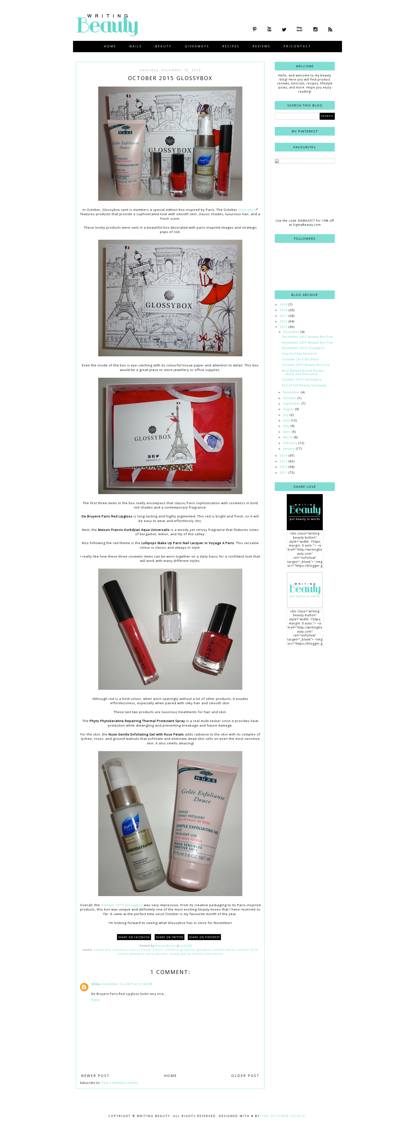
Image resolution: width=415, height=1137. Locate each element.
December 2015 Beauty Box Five (307, 337)
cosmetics (119, 949)
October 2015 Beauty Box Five (306, 365)
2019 (284, 304)
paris (149, 953)
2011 (284, 473)
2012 (284, 467)
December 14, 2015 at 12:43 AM (127, 984)
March (288, 437)
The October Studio (283, 1116)
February (290, 443)
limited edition (224, 949)
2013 (284, 461)
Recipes (230, 46)
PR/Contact (297, 46)
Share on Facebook (134, 937)
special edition (192, 953)
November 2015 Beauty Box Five (307, 342)
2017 (284, 316)
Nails (135, 46)
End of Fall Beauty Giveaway (304, 385)
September (292, 404)
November (292, 392)
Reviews (261, 46)
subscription (214, 953)
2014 (284, 455)
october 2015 (247, 949)
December (291, 332)
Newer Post (95, 1075)
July (286, 415)
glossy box (187, 949)
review (174, 953)
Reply (95, 1000)
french (146, 949)
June (287, 420)
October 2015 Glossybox (122, 905)
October (290, 398)
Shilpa (96, 984)
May (286, 426)
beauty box (102, 949)
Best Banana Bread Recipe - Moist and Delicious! (304, 372)
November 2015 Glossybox (303, 348)
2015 (284, 327)
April (287, 432)
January (289, 448)
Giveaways (197, 46)
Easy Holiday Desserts (299, 354)
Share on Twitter (169, 937)
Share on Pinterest (204, 937)
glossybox (204, 949)
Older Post (245, 1075)
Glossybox (247, 209)
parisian (161, 953)
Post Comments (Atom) (120, 1083)
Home (110, 46)
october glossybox (130, 953)
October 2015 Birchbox (300, 359)
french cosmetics (165, 949)
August (289, 409)
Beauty (163, 46)
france (134, 949)
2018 (284, 310)
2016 (284, 321)
